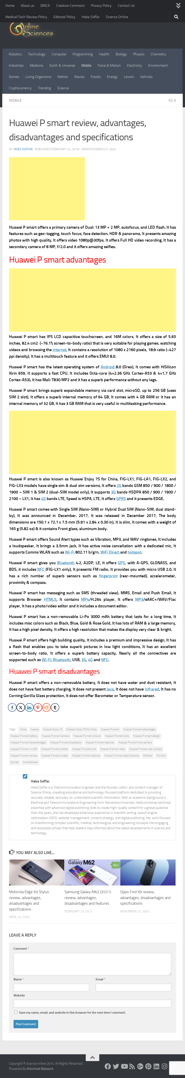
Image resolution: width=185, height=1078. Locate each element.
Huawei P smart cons (117, 735)
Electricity (134, 65)
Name (19, 979)
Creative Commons (70, 5)
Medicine (36, 65)
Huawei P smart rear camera (145, 749)
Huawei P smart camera (55, 735)
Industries (16, 65)
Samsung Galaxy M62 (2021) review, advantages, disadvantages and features (88, 898)
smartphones (30, 762)
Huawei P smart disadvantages (28, 742)
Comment (21, 949)
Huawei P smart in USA (24, 749)
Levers (129, 77)
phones (15, 762)
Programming (83, 54)
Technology (36, 54)
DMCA (45, 5)
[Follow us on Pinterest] (148, 1066)
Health (104, 54)
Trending (44, 88)
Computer (59, 54)
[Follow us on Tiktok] (173, 1066)
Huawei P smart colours (87, 735)
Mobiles (147, 755)
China (23, 729)
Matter (63, 77)
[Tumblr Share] (55, 707)
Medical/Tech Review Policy (26, 17)
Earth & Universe (62, 65)
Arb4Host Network (40, 1069)
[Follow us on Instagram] (165, 1066)
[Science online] (108, 1066)
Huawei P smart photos (54, 749)
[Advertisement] (47, 188)
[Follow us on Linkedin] (156, 1066)
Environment (158, 65)
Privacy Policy (101, 5)
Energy (112, 77)
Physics (138, 54)
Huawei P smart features (100, 742)
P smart (161, 755)
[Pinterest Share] (38, 707)
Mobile (86, 65)
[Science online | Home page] (33, 30)
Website (19, 995)
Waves (79, 77)
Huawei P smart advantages (139, 729)
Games (14, 77)
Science (63, 88)
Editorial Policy (64, 17)
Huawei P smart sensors (86, 755)
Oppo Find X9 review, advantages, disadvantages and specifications (145, 898)
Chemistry (158, 54)
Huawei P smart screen (55, 755)
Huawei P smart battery (24, 735)
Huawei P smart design (146, 735)
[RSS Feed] (132, 1066)
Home (9, 5)
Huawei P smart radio (112, 749)
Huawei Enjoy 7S (52, 729)
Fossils (96, 77)
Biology (121, 54)
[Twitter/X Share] (20, 707)
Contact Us (126, 5)
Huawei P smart (110, 729)
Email (100, 979)
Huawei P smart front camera (135, 742)
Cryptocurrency (20, 88)
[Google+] (140, 1066)
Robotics (15, 54)
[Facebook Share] (12, 707)
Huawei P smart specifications (121, 755)
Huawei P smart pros (84, 749)
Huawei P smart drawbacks (65, 742)
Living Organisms (38, 77)
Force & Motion (109, 65)
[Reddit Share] (46, 707)
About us (27, 5)
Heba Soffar (90, 17)
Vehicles (146, 77)
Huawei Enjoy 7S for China (82, 729)
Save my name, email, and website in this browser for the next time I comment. (72, 1013)
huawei (35, 729)
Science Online (117, 17)
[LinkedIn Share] (29, 707)
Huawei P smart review (24, 755)
